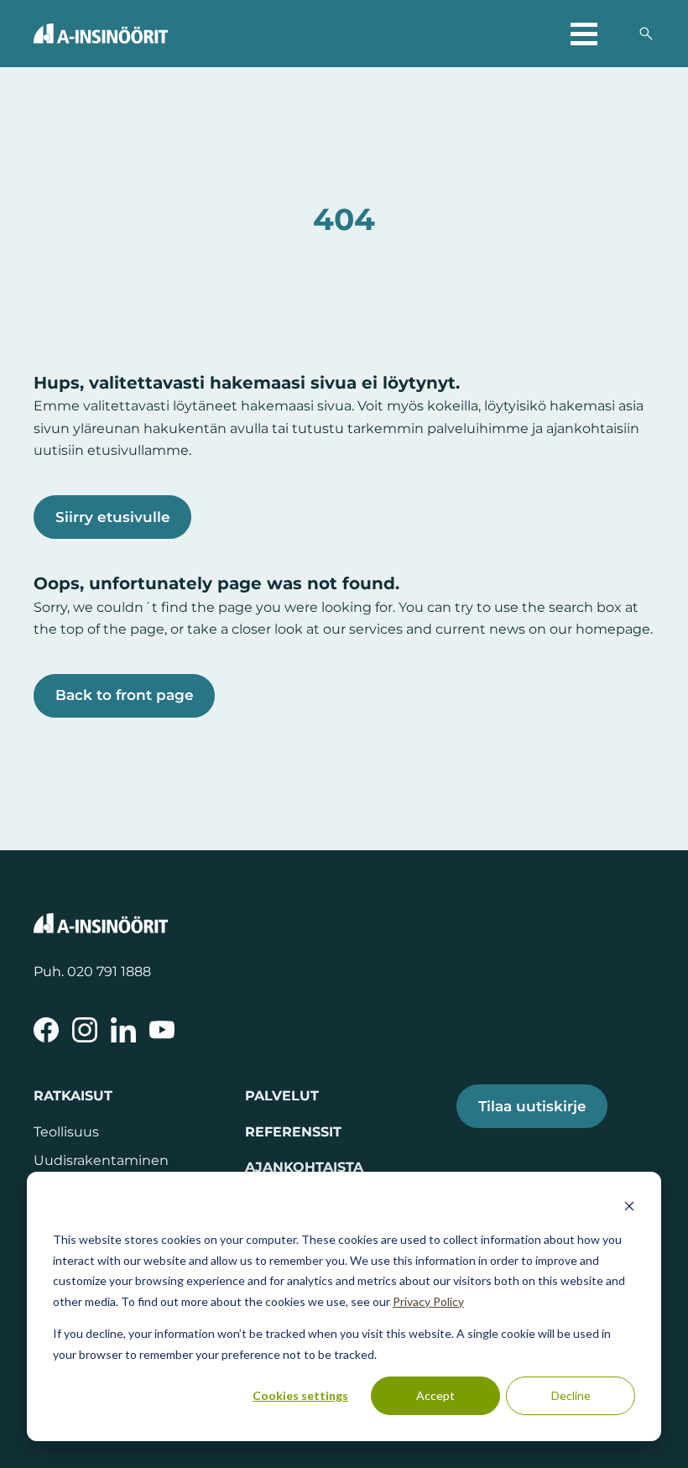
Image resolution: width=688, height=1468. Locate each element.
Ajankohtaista (304, 1166)
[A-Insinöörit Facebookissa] (46, 1030)
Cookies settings (300, 1395)
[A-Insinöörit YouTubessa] (162, 1030)
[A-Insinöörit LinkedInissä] (123, 1030)
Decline (571, 1395)
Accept (435, 1395)
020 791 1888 (109, 971)
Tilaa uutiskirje (532, 1106)
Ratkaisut (73, 1095)
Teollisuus (66, 1131)
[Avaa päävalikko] (584, 33)
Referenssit (293, 1131)
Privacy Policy (428, 1301)
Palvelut (282, 1095)
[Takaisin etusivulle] (101, 34)
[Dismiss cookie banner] (629, 1208)
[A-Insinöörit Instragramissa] (84, 1030)
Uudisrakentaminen (101, 1160)
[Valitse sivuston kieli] (617, 33)
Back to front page (124, 695)
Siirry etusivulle (112, 517)
